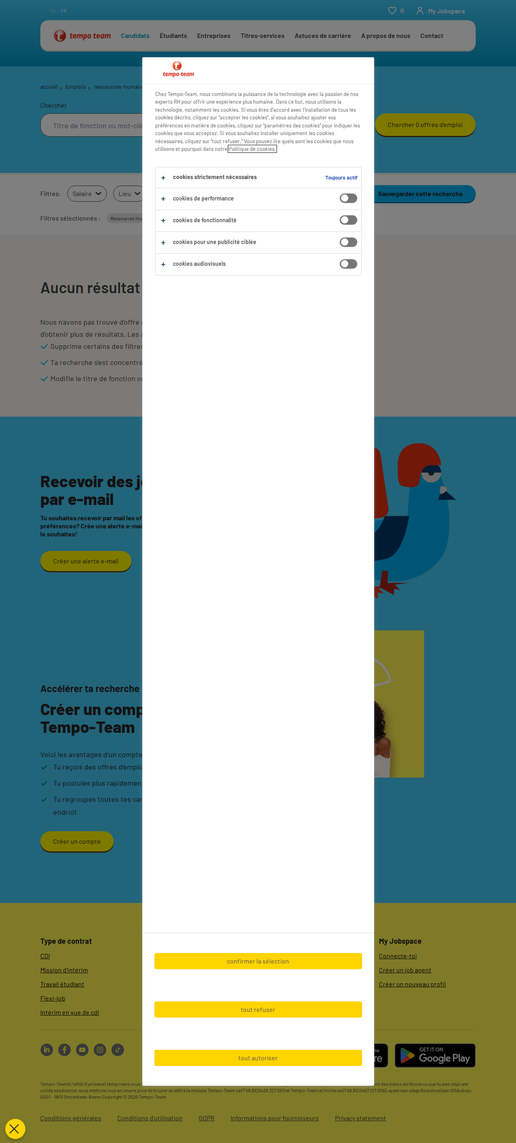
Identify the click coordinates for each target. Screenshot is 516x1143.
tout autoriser (258, 1058)
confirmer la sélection (258, 961)
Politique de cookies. (252, 149)
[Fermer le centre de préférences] (15, 1129)
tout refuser (258, 1009)
